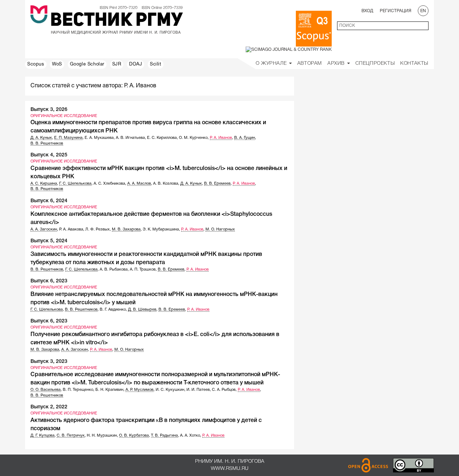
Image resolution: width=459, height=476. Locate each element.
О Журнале (272, 63)
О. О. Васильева (45, 390)
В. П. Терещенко (78, 390)
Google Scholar (87, 64)
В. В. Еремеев (217, 183)
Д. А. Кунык (41, 138)
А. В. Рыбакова (114, 269)
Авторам (309, 63)
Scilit (155, 64)
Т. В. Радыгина (164, 435)
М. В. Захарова (126, 229)
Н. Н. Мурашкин (102, 435)
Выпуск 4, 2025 (48, 155)
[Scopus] (314, 29)
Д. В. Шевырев (142, 309)
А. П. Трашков (143, 269)
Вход (367, 11)
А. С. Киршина (43, 183)
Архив (336, 63)
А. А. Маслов (139, 183)
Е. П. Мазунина (68, 138)
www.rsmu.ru (230, 468)
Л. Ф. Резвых (97, 229)
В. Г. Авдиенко (113, 309)
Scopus (35, 64)
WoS (57, 64)
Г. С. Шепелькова (75, 183)
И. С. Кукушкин (170, 390)
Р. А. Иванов (221, 138)
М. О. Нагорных (220, 229)
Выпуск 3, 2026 (48, 109)
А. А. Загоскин (43, 229)
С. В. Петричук (71, 435)
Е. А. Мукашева (99, 138)
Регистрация (395, 11)
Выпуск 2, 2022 (48, 407)
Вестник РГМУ (116, 21)
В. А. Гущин (244, 138)
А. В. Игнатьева (130, 138)
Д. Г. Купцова (42, 435)
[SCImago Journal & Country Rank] (289, 50)
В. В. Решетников (46, 143)
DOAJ (135, 64)
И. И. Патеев (198, 390)
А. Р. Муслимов (139, 390)
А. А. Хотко (190, 435)
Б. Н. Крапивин (109, 390)
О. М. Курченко (193, 138)
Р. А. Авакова (71, 229)
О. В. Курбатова (134, 435)
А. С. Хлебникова (109, 183)
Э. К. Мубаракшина (161, 229)
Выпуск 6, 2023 (48, 281)
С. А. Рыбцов (224, 390)
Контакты (414, 63)
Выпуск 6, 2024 (48, 201)
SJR (117, 64)
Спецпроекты (375, 63)
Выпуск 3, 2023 (48, 361)
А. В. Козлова (165, 183)
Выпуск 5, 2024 (48, 241)
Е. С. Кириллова (162, 138)
